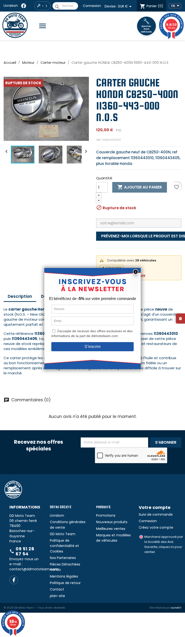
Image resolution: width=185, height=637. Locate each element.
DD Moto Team (62, 534)
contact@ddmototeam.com (33, 569)
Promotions (105, 515)
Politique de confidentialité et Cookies (64, 546)
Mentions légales (64, 576)
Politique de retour (65, 582)
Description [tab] (20, 296)
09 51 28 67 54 (21, 551)
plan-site (57, 595)
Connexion (92, 5)
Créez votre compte (156, 527)
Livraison (11, 5)
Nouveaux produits (111, 522)
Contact (57, 589)
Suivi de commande (156, 514)
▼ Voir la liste (111, 268)
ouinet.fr (176, 608)
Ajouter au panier (139, 187)
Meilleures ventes (110, 528)
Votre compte (155, 507)
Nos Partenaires (63, 557)
